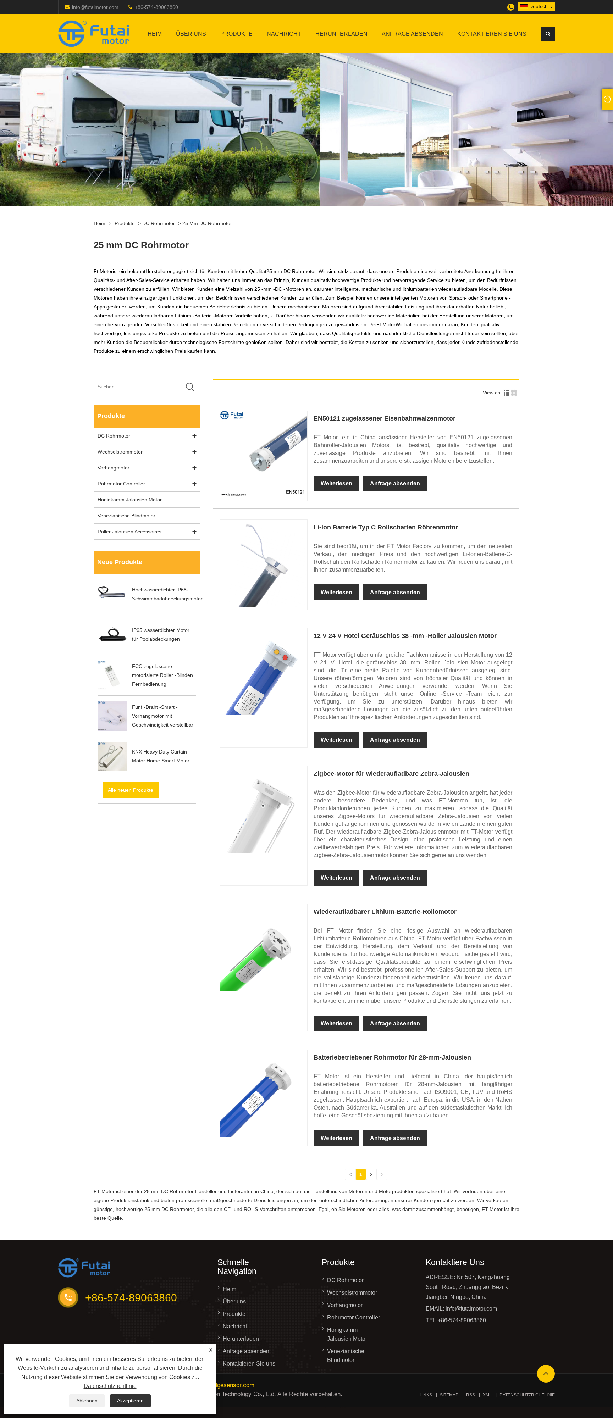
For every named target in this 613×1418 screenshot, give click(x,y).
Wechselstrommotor (120, 452)
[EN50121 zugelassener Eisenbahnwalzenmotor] (263, 496)
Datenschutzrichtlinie (110, 1386)
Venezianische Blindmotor (126, 515)
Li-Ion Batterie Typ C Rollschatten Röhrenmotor (386, 527)
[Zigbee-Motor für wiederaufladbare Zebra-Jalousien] (263, 851)
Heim (155, 34)
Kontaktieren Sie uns (491, 34)
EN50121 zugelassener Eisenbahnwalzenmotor (384, 418)
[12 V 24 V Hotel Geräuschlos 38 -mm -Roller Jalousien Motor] (263, 713)
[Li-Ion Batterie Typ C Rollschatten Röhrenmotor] (263, 605)
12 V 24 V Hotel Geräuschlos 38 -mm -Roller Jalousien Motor (405, 635)
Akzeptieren (130, 1400)
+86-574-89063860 (156, 7)
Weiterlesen (336, 483)
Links (426, 1394)
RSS (470, 1394)
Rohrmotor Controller (121, 483)
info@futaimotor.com (95, 7)
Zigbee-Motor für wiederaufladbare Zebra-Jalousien (391, 773)
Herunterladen (341, 34)
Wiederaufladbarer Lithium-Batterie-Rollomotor (385, 911)
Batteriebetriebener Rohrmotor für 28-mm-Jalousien (392, 1057)
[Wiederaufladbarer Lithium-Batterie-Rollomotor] (263, 989)
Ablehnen (87, 1400)
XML (487, 1394)
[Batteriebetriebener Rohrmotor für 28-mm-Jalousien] (263, 1135)
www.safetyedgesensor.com (217, 1385)
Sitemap (449, 1394)
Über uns (191, 34)
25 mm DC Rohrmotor (207, 223)
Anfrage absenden (412, 34)
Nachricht (284, 34)
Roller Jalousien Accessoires (129, 531)
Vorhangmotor (113, 468)
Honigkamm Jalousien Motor (130, 499)
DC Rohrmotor (158, 223)
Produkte (236, 34)
